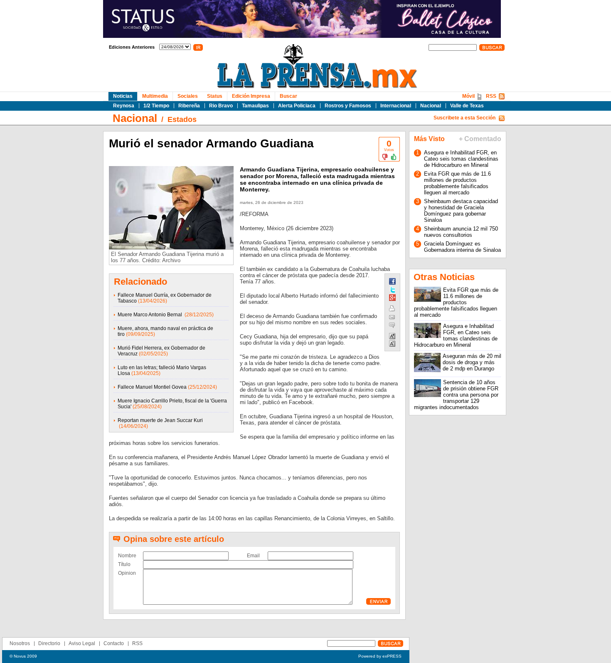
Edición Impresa (251, 96)
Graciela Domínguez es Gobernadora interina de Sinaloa (462, 247)
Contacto (113, 643)
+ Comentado (480, 138)
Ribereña (189, 106)
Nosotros (20, 643)
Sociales (187, 96)
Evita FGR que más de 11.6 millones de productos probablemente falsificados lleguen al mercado (457, 183)
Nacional (430, 106)
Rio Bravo (221, 106)
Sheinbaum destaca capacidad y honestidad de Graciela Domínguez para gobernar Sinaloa (461, 210)
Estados (182, 119)
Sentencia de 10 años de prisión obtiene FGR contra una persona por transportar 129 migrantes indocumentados (456, 394)
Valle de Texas (467, 106)
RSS (491, 96)
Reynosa (123, 106)
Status (214, 96)
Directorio (49, 643)
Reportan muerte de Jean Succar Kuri (160, 420)
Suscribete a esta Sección (464, 118)
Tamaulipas (255, 106)
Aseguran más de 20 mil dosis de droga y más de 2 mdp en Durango (472, 362)
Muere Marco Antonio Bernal (150, 315)
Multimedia (155, 96)
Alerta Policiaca (296, 106)
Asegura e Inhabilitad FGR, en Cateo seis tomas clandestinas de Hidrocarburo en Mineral (461, 158)
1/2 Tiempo (156, 106)
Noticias (123, 96)
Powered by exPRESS (380, 656)
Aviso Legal (82, 643)
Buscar (288, 96)
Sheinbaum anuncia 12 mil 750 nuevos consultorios (461, 232)
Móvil (468, 96)
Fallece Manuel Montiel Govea (152, 387)
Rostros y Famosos (348, 106)
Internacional (395, 106)
